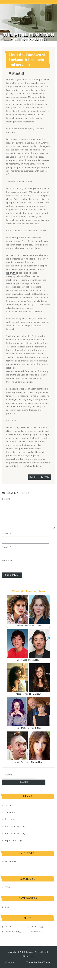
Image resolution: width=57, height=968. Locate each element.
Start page (10, 819)
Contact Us (11, 962)
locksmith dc (12, 273)
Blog (7, 907)
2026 (7, 887)
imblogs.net (32, 952)
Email (6, 547)
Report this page (39, 477)
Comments (13, 931)
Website (7, 560)
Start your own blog (15, 826)
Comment (8, 499)
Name (6, 533)
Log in (8, 805)
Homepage (10, 812)
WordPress (36, 931)
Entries (37, 926)
